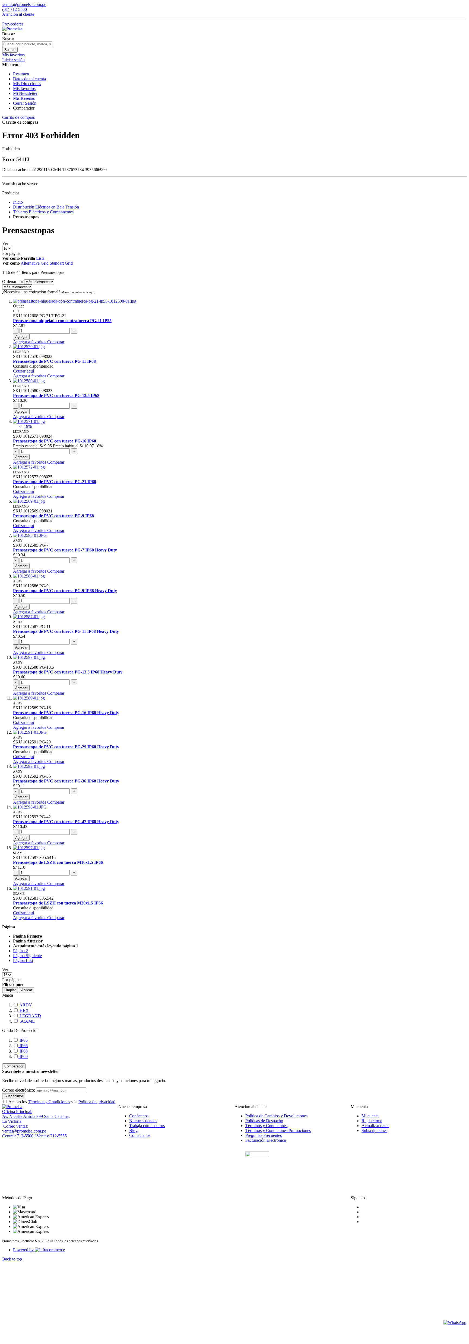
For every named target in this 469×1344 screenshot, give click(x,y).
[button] (30, 341)
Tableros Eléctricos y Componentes (43, 212)
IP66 (23, 1045)
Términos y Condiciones (49, 1101)
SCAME (26, 1021)
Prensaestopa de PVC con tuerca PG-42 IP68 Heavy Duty (66, 821)
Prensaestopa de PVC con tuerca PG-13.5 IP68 (56, 395)
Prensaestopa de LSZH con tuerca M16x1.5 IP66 (58, 862)
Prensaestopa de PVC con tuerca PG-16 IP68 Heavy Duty (66, 712)
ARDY (25, 1005)
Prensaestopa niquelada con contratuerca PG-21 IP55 (62, 320)
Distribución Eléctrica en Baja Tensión (46, 207)
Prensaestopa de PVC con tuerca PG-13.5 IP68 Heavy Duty (67, 672)
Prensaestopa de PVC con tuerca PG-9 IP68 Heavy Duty (65, 590)
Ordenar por (12, 281)
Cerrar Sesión (24, 103)
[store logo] (12, 29)
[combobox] (27, 44)
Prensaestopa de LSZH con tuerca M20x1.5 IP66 (58, 903)
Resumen (21, 74)
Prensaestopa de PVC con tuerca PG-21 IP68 (54, 481)
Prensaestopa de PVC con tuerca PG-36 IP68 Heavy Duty (66, 781)
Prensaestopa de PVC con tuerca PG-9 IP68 (53, 516)
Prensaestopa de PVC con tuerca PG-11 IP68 (54, 361)
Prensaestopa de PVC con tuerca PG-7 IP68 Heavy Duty (65, 550)
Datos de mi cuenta (29, 78)
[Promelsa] (12, 1106)
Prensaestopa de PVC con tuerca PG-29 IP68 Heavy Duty (66, 747)
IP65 (23, 1040)
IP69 (23, 1056)
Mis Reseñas (24, 98)
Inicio (18, 202)
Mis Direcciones (27, 83)
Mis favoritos (24, 88)
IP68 (23, 1051)
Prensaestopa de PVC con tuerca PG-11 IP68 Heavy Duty (66, 631)
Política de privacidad (96, 1101)
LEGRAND (29, 1015)
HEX (23, 1010)
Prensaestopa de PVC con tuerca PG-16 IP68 (54, 441)
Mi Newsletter (25, 93)
